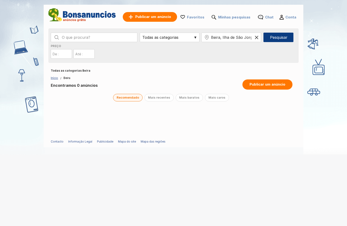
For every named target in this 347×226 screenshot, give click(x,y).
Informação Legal (80, 141)
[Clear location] (256, 37)
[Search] (56, 37)
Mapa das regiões (153, 141)
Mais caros (216, 97)
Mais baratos (189, 97)
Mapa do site (127, 141)
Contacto (57, 141)
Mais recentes (159, 97)
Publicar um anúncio (267, 84)
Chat (269, 17)
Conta (290, 17)
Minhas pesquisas (234, 17)
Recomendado (128, 97)
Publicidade (105, 141)
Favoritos (195, 17)
